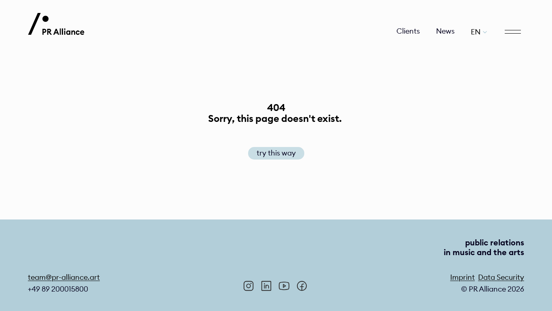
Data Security (501, 277)
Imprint (462, 277)
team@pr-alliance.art (64, 277)
